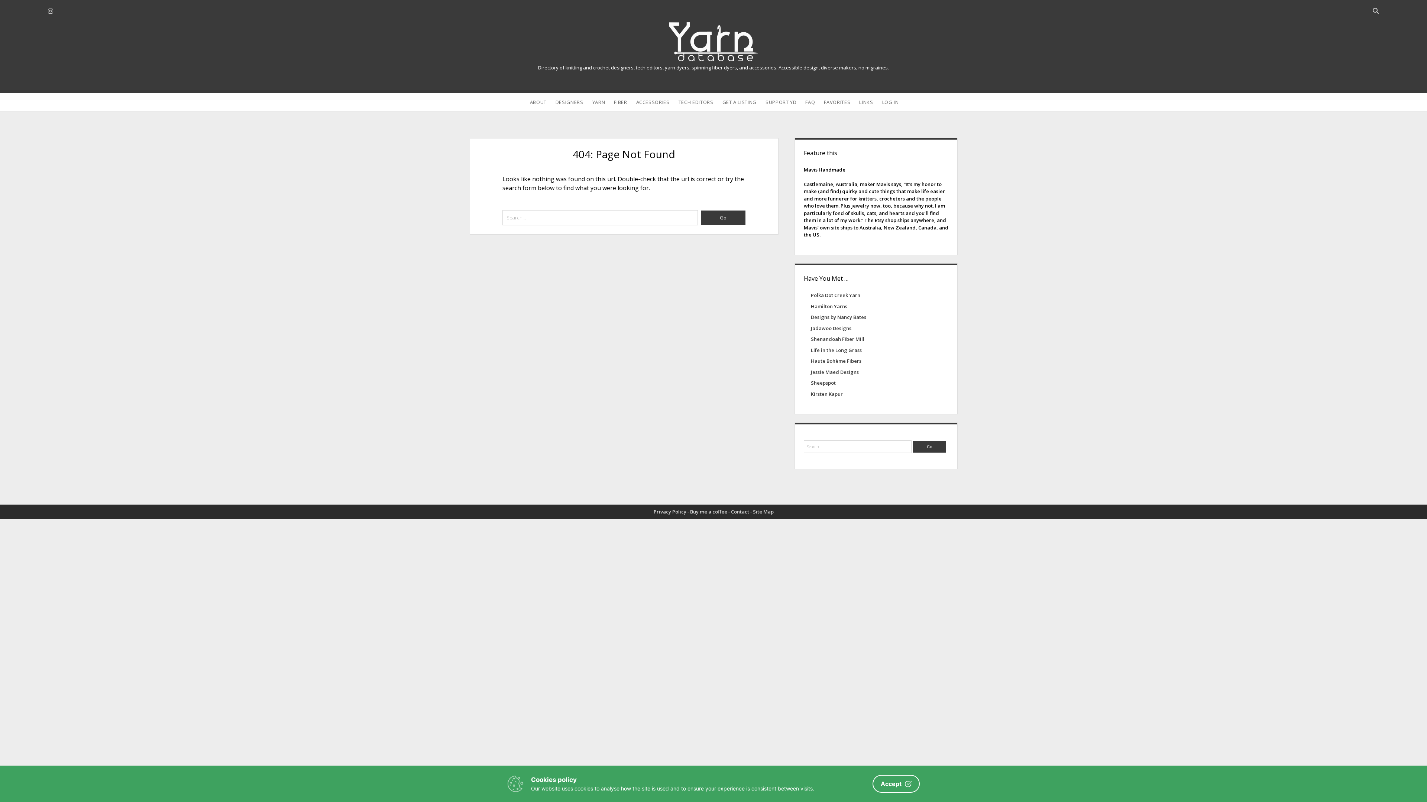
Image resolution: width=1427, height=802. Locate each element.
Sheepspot (823, 382)
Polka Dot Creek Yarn (835, 295)
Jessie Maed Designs (835, 372)
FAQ (810, 102)
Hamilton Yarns (829, 306)
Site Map (763, 511)
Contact (740, 511)
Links (866, 102)
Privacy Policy (670, 511)
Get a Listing (739, 102)
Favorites (837, 102)
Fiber (620, 102)
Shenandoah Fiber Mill (837, 339)
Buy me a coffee (708, 511)
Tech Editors (696, 102)
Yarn (598, 102)
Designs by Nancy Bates (838, 317)
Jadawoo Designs (831, 328)
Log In (890, 102)
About (538, 102)
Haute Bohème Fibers (836, 361)
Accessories (653, 102)
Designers (569, 102)
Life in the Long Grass (836, 350)
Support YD (781, 102)
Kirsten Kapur (827, 394)
